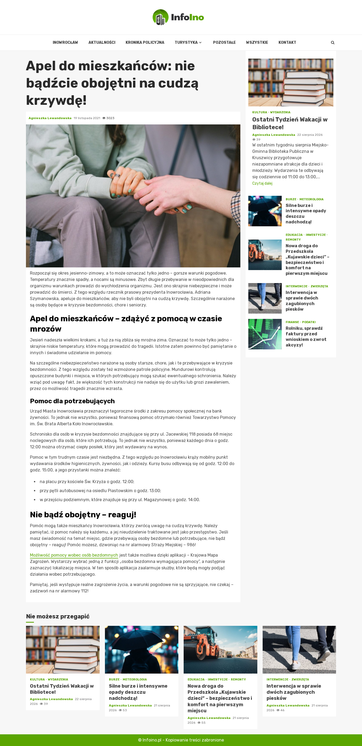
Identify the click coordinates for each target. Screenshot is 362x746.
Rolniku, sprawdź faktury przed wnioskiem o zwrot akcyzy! (265, 334)
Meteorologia (311, 199)
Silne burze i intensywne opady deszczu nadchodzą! (265, 211)
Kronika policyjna (145, 42)
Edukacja (294, 234)
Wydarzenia (280, 112)
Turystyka (186, 42)
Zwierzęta (319, 286)
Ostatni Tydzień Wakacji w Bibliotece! (290, 82)
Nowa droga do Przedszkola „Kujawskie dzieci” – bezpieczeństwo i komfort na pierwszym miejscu (265, 255)
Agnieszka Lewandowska (50, 118)
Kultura (260, 112)
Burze (291, 199)
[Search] (332, 43)
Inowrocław (65, 42)
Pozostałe (224, 42)
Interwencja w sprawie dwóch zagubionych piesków (265, 298)
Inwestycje (316, 234)
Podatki (309, 322)
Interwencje (297, 286)
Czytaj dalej (262, 183)
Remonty (293, 239)
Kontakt (287, 42)
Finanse (292, 322)
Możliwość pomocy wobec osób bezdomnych (74, 555)
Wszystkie (257, 42)
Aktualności (102, 42)
